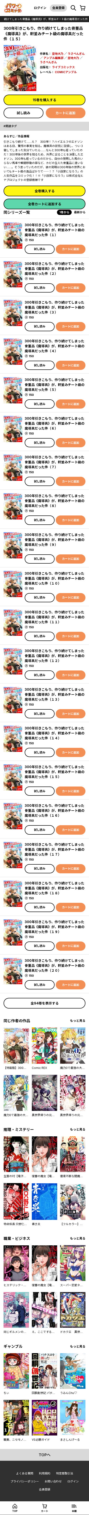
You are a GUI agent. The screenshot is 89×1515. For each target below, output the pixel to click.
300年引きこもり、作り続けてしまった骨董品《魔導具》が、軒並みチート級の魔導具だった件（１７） (54, 849)
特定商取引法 (64, 1473)
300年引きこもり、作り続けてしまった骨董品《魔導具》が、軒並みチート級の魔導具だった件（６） (54, 423)
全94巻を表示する (45, 1003)
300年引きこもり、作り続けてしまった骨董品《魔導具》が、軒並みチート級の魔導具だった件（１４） (54, 733)
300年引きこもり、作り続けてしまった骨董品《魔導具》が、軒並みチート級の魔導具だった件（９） (54, 540)
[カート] (82, 8)
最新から (79, 212)
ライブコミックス (63, 67)
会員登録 (58, 8)
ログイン (40, 8)
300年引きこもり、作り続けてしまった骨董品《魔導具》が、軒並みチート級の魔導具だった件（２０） (54, 965)
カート (44, 1511)
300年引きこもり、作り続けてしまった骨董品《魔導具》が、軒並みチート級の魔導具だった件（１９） (54, 927)
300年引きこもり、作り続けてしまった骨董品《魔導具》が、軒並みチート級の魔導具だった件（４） (54, 346)
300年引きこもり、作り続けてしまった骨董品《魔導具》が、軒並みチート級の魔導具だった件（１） (54, 230)
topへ (45, 1454)
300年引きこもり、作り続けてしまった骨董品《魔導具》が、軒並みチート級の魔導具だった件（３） (54, 307)
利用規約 (44, 1473)
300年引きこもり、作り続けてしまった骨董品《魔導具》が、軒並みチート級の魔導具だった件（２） (54, 269)
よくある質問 (24, 1473)
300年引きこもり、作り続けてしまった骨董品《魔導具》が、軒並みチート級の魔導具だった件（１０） (54, 578)
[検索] (73, 8)
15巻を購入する (44, 100)
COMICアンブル (66, 72)
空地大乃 (57, 53)
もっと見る (77, 1020)
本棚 (74, 1511)
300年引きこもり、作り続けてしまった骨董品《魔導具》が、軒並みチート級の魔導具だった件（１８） (54, 888)
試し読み (23, 113)
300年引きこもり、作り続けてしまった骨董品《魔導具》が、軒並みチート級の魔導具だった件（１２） (54, 656)
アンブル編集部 (53, 58)
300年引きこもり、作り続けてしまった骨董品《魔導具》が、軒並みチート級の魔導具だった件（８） (54, 501)
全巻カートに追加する (44, 204)
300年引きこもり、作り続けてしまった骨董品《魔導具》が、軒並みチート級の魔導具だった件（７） (54, 462)
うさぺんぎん (76, 53)
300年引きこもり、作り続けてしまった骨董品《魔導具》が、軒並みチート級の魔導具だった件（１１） (54, 617)
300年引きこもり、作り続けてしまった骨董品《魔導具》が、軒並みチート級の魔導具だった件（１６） (54, 810)
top (15, 1511)
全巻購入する (45, 191)
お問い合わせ (53, 1481)
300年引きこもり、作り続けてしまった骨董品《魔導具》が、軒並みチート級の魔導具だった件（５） (54, 385)
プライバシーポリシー (24, 1481)
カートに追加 (65, 113)
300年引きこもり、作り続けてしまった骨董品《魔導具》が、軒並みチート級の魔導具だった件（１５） (54, 772)
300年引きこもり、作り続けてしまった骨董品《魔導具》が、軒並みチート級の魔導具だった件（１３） (54, 694)
